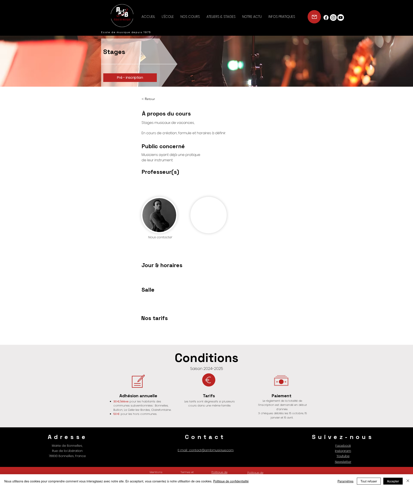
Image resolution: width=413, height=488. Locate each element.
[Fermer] (407, 481)
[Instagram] (333, 17)
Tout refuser (369, 481)
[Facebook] (326, 17)
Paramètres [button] (345, 481)
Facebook (343, 445)
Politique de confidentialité (231, 481)
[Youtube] (340, 17)
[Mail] (314, 16)
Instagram (343, 451)
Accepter (393, 481)
